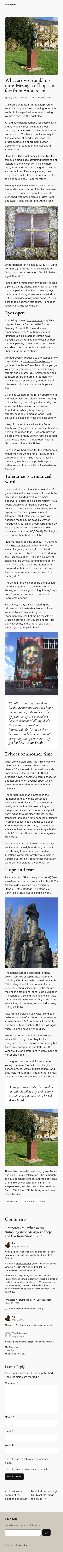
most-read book (40, 623)
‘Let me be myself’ (38, 616)
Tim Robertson (19, 1333)
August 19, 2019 (20, 1246)
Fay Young (10, 4)
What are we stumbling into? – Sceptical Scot (28, 1300)
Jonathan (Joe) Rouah (36, 361)
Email (9, 1431)
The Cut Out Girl (20, 545)
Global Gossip (43, 97)
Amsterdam (12, 1201)
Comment (11, 1383)
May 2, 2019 (18, 1319)
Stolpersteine (34, 320)
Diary (33, 97)
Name (9, 1417)
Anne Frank (28, 1201)
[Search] (46, 1532)
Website (10, 1445)
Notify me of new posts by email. (28, 1469)
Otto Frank (11, 1013)
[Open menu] (56, 4)
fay (26, 97)
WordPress (24, 1545)
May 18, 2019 (12, 1303)
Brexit (42, 1201)
